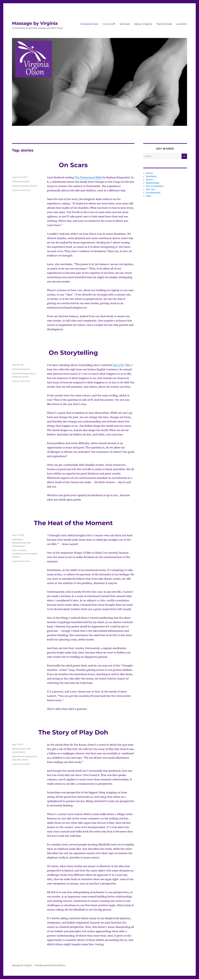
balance (16, 186)
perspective (31, 756)
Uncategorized (153, 192)
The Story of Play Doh (73, 732)
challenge (24, 373)
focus (32, 373)
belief (15, 373)
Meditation (17, 539)
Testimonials (164, 23)
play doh (16, 759)
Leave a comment (21, 190)
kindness (16, 376)
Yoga (148, 196)
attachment (18, 756)
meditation (17, 553)
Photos (149, 179)
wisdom (16, 557)
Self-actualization (21, 181)
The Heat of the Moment (73, 523)
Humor (149, 173)
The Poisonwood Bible (88, 177)
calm (14, 550)
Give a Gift (109, 23)
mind (27, 553)
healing (25, 186)
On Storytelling (73, 352)
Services (125, 23)
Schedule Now (89, 23)
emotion (22, 550)
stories (33, 186)
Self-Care (150, 189)
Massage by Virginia (35, 23)
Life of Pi (118, 365)
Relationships (19, 542)
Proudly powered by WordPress (50, 965)
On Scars (73, 165)
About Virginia (143, 23)
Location (181, 23)
